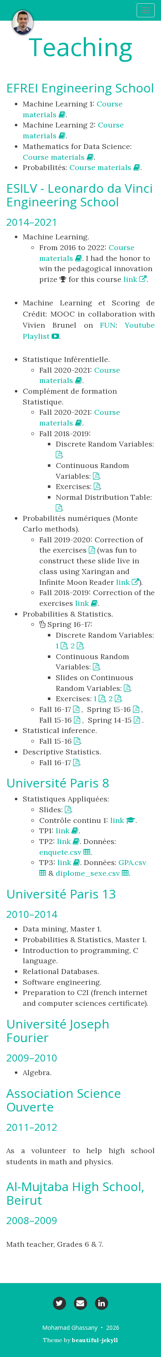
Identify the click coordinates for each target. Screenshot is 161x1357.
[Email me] (80, 1302)
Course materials (55, 157)
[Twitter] (59, 1302)
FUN (108, 325)
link (131, 279)
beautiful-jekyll (95, 1340)
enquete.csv (61, 852)
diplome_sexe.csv (89, 873)
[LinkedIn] (101, 1302)
